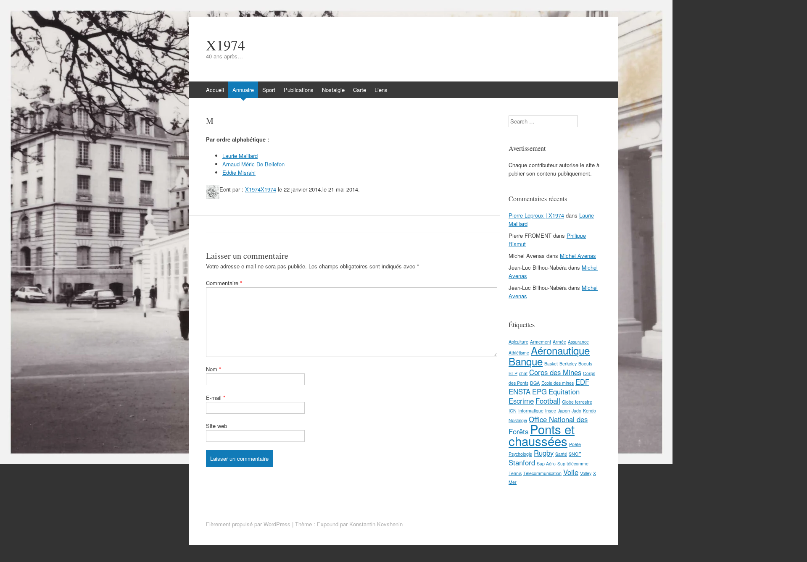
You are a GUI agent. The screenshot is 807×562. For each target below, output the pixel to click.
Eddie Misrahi (239, 172)
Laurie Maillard (240, 156)
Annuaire (243, 90)
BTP (513, 373)
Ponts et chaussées (542, 434)
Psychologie (520, 454)
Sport (268, 90)
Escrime (521, 401)
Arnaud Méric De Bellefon (253, 164)
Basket (551, 363)
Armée (559, 342)
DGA (535, 383)
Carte (359, 90)
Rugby (544, 453)
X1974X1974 (260, 189)
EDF (582, 382)
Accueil (215, 90)
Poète (575, 444)
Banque (526, 361)
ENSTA (519, 391)
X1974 (225, 45)
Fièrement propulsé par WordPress (248, 524)
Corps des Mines (555, 372)
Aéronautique (560, 350)
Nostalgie (333, 90)
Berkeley (568, 363)
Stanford (522, 462)
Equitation (564, 391)
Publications (299, 90)
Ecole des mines (557, 383)
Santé (561, 454)
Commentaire (224, 283)
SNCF (575, 454)
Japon (564, 410)
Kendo (589, 410)
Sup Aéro (546, 463)
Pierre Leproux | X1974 (536, 215)
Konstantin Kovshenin (376, 524)
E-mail (215, 398)
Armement (540, 342)
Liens (381, 90)
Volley (585, 473)
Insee (550, 410)
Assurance (578, 342)
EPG (539, 391)
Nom (213, 369)
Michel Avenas (578, 256)
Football (547, 401)
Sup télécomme (572, 463)
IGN (513, 410)
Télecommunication (542, 473)
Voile (570, 472)
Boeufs (585, 363)
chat (523, 373)
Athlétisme (519, 352)
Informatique (530, 410)
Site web (216, 426)
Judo (576, 410)
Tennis (515, 473)
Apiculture (518, 342)
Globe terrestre (577, 402)
